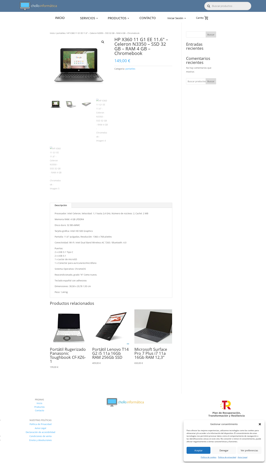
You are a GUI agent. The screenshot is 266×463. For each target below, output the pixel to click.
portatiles (60, 33)
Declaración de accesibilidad (40, 432)
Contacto (39, 410)
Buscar (210, 34)
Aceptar (198, 450)
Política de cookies (208, 457)
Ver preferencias (249, 450)
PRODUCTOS (117, 18)
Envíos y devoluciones (40, 440)
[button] (259, 424)
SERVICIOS (87, 18)
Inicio (52, 33)
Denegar (224, 450)
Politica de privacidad (227, 457)
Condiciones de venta (40, 436)
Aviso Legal (242, 457)
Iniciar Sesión (175, 18)
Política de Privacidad (41, 424)
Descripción (61, 205)
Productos (39, 406)
